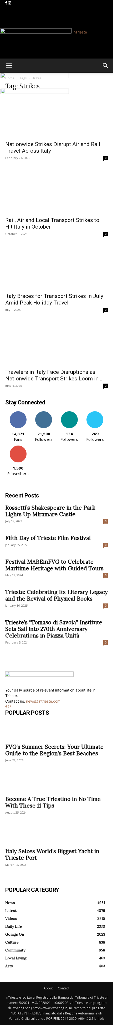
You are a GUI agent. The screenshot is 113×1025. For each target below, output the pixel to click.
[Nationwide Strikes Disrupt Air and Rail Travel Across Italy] (56, 116)
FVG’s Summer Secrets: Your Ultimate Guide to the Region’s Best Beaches (54, 750)
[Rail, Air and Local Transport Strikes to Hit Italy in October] (56, 192)
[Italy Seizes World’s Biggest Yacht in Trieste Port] (56, 835)
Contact (63, 988)
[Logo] (35, 76)
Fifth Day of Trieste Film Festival (48, 537)
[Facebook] (6, 3)
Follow (44, 413)
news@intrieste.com (43, 701)
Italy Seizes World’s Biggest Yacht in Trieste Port (52, 854)
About (48, 988)
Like (18, 413)
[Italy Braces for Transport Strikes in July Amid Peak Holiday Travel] (56, 268)
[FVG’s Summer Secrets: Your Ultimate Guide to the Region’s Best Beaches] (56, 731)
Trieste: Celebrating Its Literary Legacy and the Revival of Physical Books (56, 595)
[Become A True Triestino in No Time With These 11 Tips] (56, 783)
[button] (9, 66)
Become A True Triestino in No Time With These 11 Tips (53, 802)
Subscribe (18, 447)
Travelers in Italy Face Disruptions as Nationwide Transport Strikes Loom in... (53, 375)
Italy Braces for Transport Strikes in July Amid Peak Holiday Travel (54, 299)
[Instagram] (9, 3)
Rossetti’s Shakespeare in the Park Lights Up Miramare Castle (50, 511)
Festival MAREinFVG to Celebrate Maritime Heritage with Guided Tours (54, 565)
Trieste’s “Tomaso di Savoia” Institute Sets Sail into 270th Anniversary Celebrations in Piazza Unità (53, 629)
